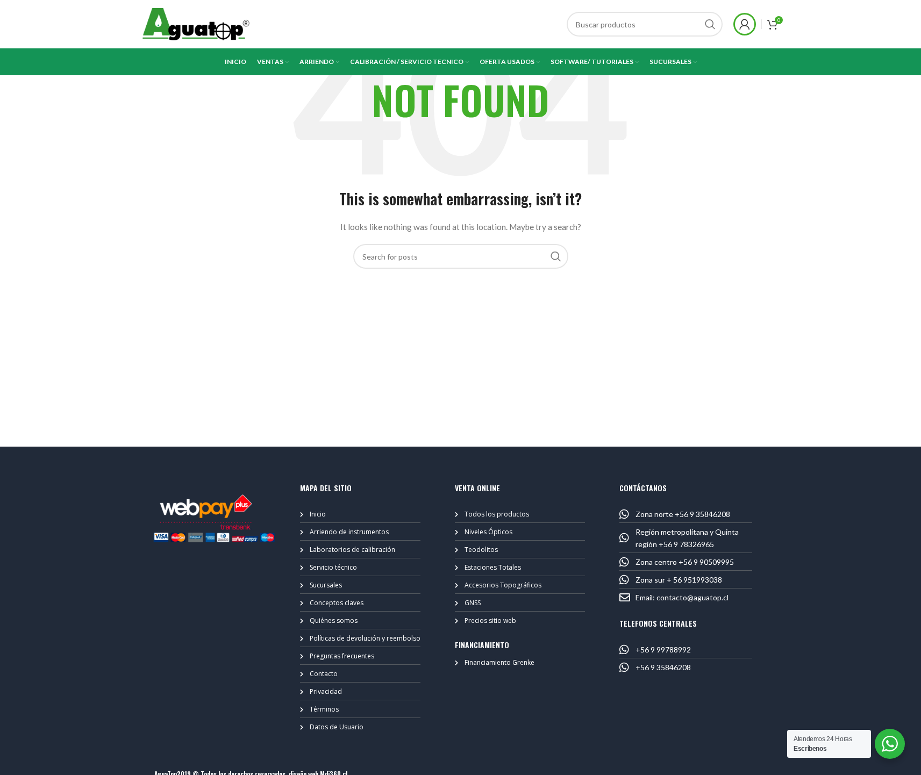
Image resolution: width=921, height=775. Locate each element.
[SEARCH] (710, 24)
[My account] (744, 24)
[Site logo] (196, 23)
